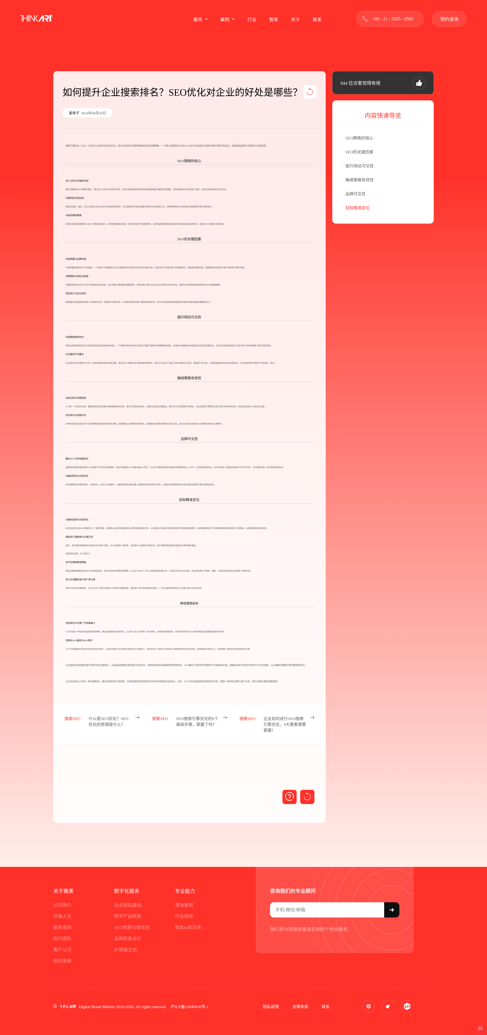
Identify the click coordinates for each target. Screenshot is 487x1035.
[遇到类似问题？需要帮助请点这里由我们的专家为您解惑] (289, 797)
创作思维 (62, 961)
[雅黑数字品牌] (36, 18)
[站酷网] (387, 1006)
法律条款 (300, 1006)
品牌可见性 (355, 194)
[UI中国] (407, 1006)
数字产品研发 (127, 916)
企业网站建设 (127, 905)
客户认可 (62, 949)
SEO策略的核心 (359, 138)
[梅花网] (368, 1006)
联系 (326, 1006)
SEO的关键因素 (359, 152)
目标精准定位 (357, 208)
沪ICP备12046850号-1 (190, 1006)
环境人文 (62, 916)
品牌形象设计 (127, 938)
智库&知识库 (188, 927)
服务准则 (62, 927)
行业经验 (184, 916)
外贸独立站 (125, 949)
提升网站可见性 (359, 166)
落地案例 (184, 905)
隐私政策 (271, 1006)
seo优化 (144, 467)
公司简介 (62, 905)
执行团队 (62, 938)
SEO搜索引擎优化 (132, 927)
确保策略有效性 (359, 180)
